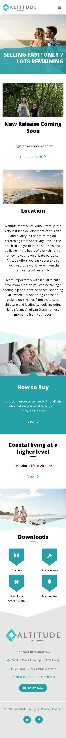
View (31, 422)
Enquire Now (34, 688)
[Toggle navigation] (59, 7)
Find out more (31, 156)
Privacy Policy (51, 709)
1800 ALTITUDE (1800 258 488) (35, 677)
